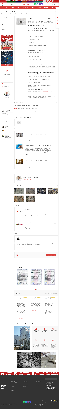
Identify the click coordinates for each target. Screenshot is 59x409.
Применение (38, 385)
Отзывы (12, 389)
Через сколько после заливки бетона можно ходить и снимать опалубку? (8, 131)
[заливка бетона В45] (41, 191)
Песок (2, 388)
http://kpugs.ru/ (27, 228)
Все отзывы (55, 293)
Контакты (12, 385)
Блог (23, 387)
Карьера (12, 391)
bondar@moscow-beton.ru (37, 179)
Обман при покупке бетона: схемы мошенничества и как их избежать (8, 137)
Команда (12, 387)
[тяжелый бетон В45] (30, 199)
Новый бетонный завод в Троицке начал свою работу (6, 115)
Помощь (37, 378)
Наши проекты (25, 382)
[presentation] (14, 243)
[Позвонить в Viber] (40, 4)
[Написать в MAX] (42, 4)
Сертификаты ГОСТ (14, 382)
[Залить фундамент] (19, 199)
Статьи (2, 124)
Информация (25, 378)
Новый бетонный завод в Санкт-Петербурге (6, 111)
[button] (35, 289)
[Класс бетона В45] (21, 21)
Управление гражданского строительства (34, 222)
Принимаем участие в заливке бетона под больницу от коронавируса (7, 120)
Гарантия (37, 382)
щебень (30, 77)
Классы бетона (25, 381)
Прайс (2, 378)
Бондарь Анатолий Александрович (30, 177)
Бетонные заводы (14, 381)
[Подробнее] (55, 133)
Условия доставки (38, 381)
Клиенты (12, 390)
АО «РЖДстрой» (28, 209)
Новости (3, 106)
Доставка (24, 386)
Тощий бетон (4, 383)
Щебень (3, 390)
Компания (13, 378)
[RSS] (55, 11)
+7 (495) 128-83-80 (47, 179)
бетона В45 (32, 34)
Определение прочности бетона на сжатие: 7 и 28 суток (37, 134)
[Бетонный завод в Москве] (22, 338)
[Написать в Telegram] (37, 4)
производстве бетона (45, 91)
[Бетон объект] (30, 191)
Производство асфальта (7, 127)
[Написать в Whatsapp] (35, 4)
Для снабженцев (25, 385)
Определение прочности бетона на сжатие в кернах (36, 160)
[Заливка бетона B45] (53, 191)
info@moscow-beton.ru (50, 385)
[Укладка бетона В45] (19, 191)
